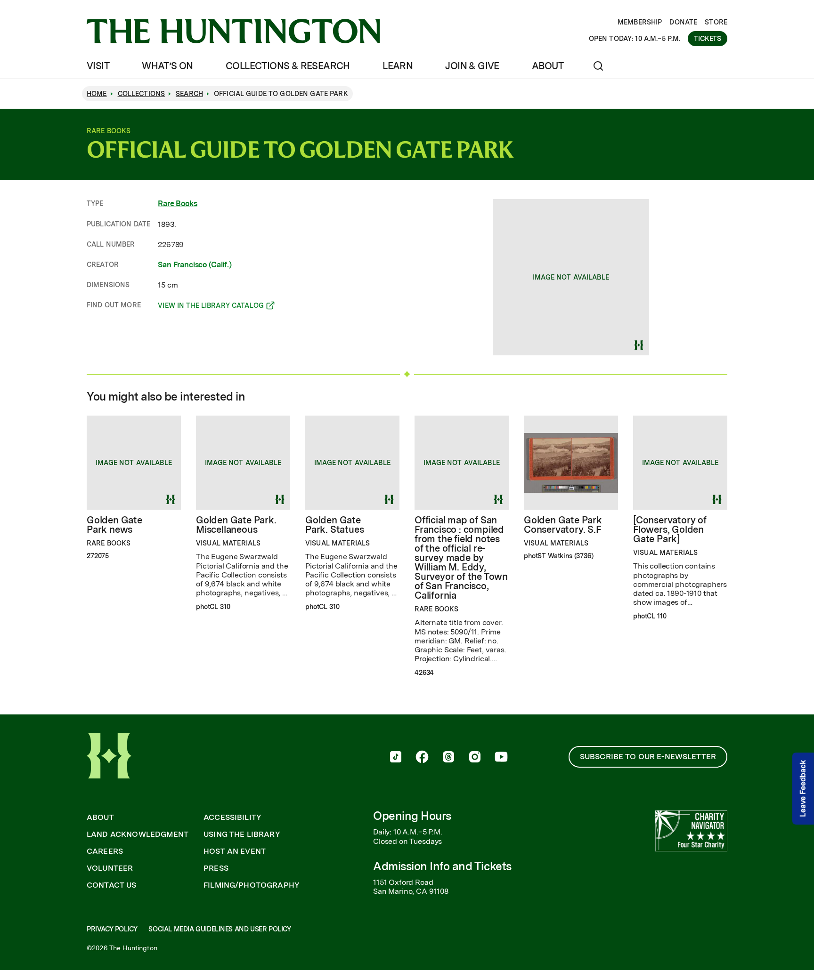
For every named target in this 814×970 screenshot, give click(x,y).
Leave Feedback (802, 788)
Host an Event (235, 851)
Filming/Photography (252, 885)
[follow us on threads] (448, 757)
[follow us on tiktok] (395, 757)
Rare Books (177, 203)
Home (97, 93)
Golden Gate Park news (114, 524)
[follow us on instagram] (474, 757)
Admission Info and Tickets (442, 866)
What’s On (167, 66)
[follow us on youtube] (501, 757)
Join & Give (472, 66)
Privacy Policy (112, 929)
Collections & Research (288, 66)
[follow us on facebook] (422, 757)
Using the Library (242, 834)
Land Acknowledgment (137, 834)
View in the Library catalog (211, 307)
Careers (105, 851)
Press (216, 868)
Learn (398, 66)
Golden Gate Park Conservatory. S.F (563, 524)
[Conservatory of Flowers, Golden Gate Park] (670, 529)
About (547, 66)
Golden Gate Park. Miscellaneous (236, 524)
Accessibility (232, 817)
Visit (98, 66)
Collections (141, 93)
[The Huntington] (233, 31)
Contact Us (112, 885)
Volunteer (110, 868)
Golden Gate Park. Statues (334, 524)
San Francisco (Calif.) (194, 264)
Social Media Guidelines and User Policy (219, 929)
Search (189, 93)
